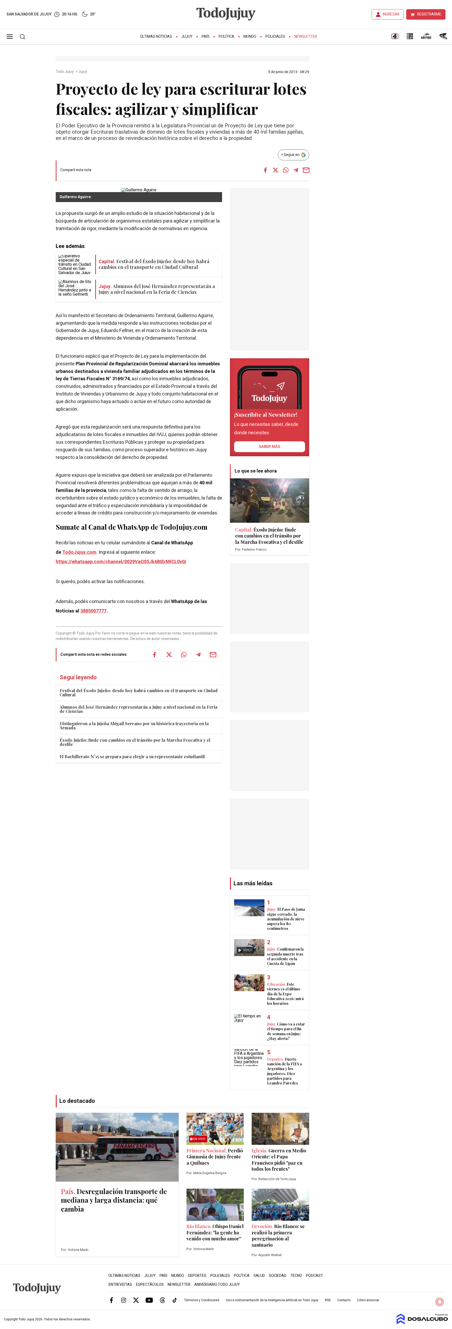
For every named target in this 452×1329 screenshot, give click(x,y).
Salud (259, 1275)
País (206, 36)
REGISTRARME (429, 14)
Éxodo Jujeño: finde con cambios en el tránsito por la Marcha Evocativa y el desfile (135, 742)
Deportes (197, 1275)
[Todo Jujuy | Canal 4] (395, 38)
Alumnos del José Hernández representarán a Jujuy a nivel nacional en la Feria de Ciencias (138, 709)
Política (226, 36)
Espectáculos (150, 1284)
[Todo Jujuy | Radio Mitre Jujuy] (426, 38)
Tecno (296, 1275)
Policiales (275, 36)
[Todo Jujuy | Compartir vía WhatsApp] (285, 170)
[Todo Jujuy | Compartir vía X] (275, 170)
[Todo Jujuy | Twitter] (136, 1300)
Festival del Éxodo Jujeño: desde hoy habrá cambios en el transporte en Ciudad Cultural (139, 692)
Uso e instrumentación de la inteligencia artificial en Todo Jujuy (272, 1300)
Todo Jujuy (65, 71)
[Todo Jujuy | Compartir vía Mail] (306, 170)
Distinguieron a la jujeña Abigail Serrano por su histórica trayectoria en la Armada (134, 725)
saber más (269, 446)
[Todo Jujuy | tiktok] (175, 1300)
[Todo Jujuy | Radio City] (410, 38)
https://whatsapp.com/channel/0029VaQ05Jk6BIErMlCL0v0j (121, 561)
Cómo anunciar (368, 1300)
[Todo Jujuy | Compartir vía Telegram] (296, 170)
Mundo (250, 36)
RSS (328, 1300)
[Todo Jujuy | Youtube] (149, 1300)
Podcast (314, 1275)
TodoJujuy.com (79, 552)
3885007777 (93, 611)
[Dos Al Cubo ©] (422, 1323)
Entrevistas (120, 1284)
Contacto (344, 1300)
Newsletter (305, 36)
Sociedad (277, 1275)
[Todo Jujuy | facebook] (111, 1300)
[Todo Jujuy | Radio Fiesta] (444, 38)
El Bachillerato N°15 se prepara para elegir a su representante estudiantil (132, 756)
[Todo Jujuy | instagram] (124, 1300)
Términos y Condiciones (201, 1300)
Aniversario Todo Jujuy (217, 1284)
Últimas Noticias (156, 36)
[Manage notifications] (440, 1302)
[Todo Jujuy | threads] (162, 1300)
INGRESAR (391, 14)
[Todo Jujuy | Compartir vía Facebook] (265, 170)
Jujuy (187, 36)
